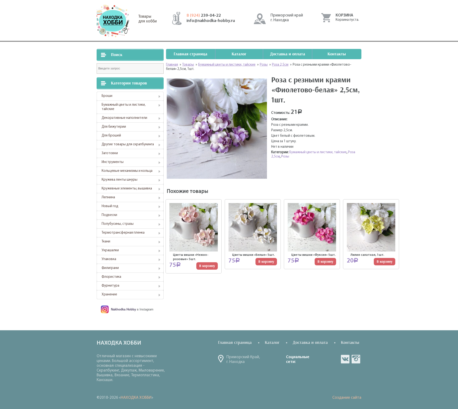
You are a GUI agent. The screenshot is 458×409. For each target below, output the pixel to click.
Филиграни (110, 268)
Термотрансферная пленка (123, 233)
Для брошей (111, 135)
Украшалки (110, 250)
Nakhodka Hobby (123, 309)
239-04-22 (204, 16)
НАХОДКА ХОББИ (136, 398)
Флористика (111, 277)
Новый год (110, 206)
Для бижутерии (114, 127)
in (356, 359)
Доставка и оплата (287, 54)
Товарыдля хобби (147, 19)
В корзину (207, 266)
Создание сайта (346, 398)
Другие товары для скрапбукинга (128, 144)
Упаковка (109, 259)
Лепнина (108, 197)
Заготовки (110, 153)
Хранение (109, 294)
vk (345, 359)
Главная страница (190, 54)
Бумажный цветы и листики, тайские (124, 107)
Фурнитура (110, 286)
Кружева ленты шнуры (119, 180)
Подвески (109, 215)
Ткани (106, 241)
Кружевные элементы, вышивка (127, 188)
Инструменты (113, 162)
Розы (285, 156)
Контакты (337, 54)
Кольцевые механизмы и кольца (127, 171)
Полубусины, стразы (118, 224)
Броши (107, 96)
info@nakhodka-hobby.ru (211, 21)
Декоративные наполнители (124, 118)
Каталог (239, 54)
